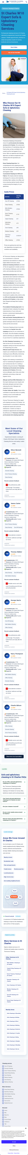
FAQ (5, 1112)
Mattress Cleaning (8, 1082)
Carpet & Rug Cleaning (9, 1073)
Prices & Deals (7, 1119)
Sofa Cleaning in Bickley (13, 1017)
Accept (14, 1142)
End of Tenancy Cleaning (10, 1070)
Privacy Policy (10, 1153)
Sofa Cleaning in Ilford (12, 1021)
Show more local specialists (14, 756)
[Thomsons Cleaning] (14, 2)
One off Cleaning (8, 1066)
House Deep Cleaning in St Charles (14, 1001)
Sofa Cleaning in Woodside (14, 1013)
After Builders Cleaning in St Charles (13, 963)
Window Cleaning (8, 1077)
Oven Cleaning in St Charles (14, 985)
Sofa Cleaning (7, 1079)
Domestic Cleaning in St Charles (13, 980)
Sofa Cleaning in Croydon (13, 1033)
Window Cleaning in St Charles (12, 989)
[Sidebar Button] (3, 2)
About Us (6, 1115)
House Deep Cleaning (9, 1089)
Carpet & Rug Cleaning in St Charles (14, 969)
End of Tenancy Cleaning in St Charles (14, 974)
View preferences (14, 1149)
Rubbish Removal (8, 1103)
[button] (26, 1128)
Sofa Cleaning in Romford (13, 1029)
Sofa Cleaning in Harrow (13, 1049)
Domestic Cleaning (8, 1068)
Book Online (14, 47)
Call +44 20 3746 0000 (14, 52)
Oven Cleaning (7, 1075)
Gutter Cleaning (7, 1096)
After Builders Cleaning (9, 1094)
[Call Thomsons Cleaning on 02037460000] (25, 2)
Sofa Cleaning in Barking (13, 1025)
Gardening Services (8, 1098)
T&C (5, 1124)
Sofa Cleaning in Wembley (13, 1045)
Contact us (6, 1121)
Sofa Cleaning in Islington (13, 1041)
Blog (5, 1117)
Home (5, 1110)
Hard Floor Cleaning (8, 1091)
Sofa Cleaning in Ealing (13, 1037)
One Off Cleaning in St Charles (12, 995)
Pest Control (7, 1100)
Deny (14, 1146)
